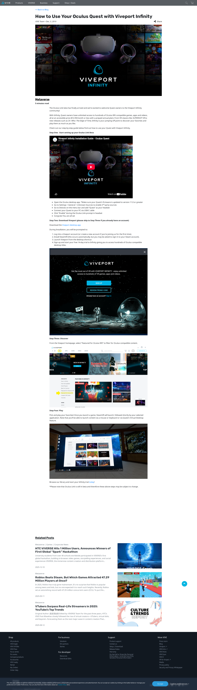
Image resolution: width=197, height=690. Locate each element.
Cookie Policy (62, 685)
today (91, 482)
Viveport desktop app (71, 225)
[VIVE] (6, 3)
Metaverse (42, 99)
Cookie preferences (179, 683)
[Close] (186, 3)
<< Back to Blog (41, 9)
